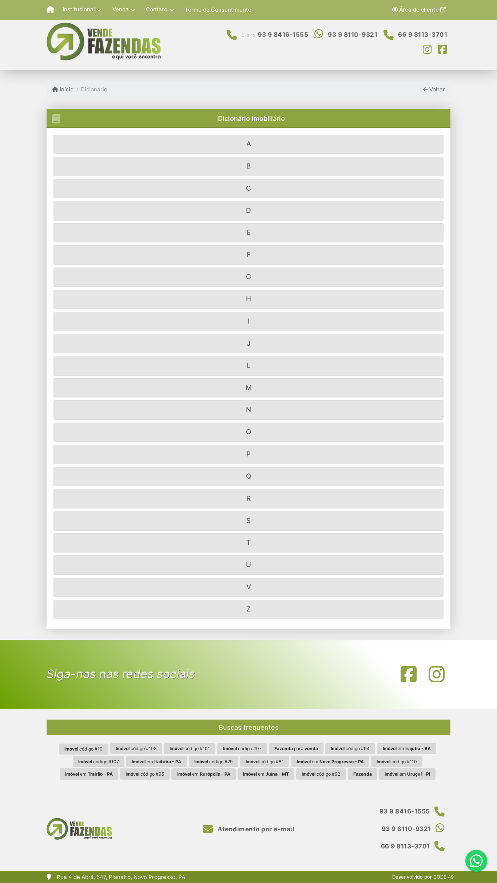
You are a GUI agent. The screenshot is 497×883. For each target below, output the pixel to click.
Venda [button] (120, 9)
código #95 (145, 774)
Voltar (436, 89)
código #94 (350, 748)
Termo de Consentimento (218, 9)
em (407, 748)
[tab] (248, 144)
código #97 (242, 748)
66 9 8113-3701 (422, 34)
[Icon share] (427, 48)
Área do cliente (419, 9)
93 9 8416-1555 (283, 34)
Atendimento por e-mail (255, 829)
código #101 (190, 748)
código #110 (397, 761)
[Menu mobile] (50, 9)
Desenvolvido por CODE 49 (423, 877)
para (296, 748)
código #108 (136, 748)
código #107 (98, 761)
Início (65, 89)
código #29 (213, 761)
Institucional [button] (79, 9)
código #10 (83, 749)
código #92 (321, 774)
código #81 (265, 761)
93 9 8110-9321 (352, 34)
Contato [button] (156, 9)
